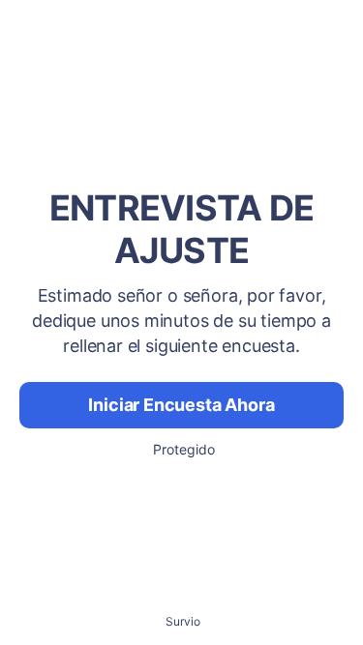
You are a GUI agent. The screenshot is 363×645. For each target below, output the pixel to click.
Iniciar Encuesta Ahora (181, 405)
